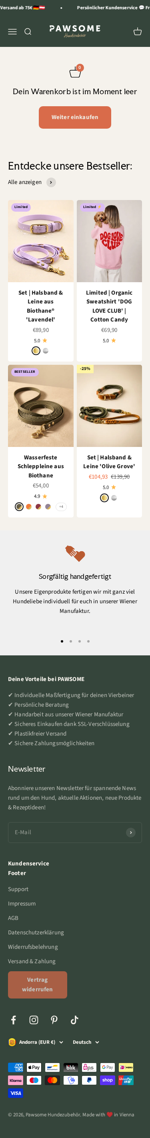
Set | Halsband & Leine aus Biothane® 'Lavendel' (40, 306)
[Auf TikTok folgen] (74, 1020)
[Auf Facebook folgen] (13, 1020)
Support (18, 889)
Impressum (22, 903)
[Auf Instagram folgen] (33, 1020)
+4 (61, 506)
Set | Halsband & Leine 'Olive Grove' (109, 462)
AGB (13, 918)
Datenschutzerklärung (36, 932)
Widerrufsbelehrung (33, 947)
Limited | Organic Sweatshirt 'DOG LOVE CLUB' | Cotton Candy (109, 306)
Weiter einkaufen (75, 117)
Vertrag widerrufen (37, 985)
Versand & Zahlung (32, 961)
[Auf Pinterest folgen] (54, 1020)
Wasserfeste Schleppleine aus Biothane (41, 466)
